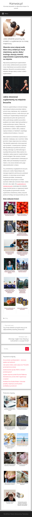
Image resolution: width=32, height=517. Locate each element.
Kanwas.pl (16, 3)
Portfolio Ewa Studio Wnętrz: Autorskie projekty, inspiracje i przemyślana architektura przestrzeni (14, 384)
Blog (6, 318)
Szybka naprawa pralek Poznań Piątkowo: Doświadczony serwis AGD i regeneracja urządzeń (15, 377)
